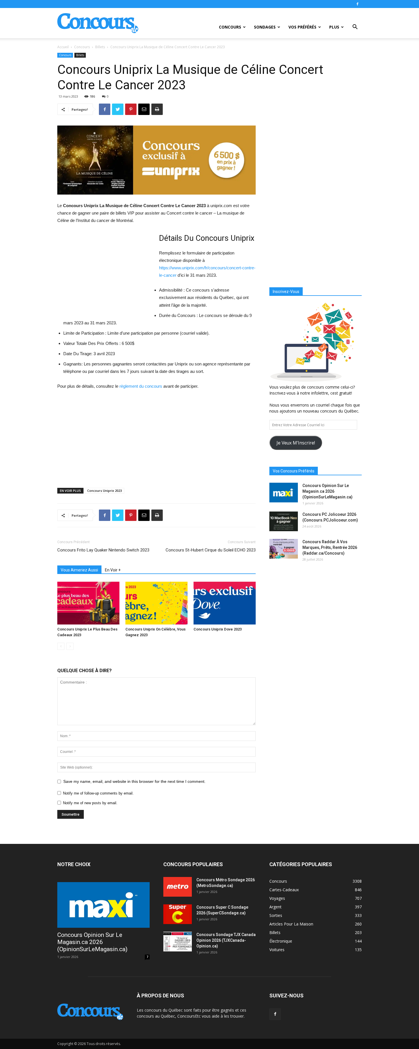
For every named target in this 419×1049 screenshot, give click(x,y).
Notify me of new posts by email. (90, 803)
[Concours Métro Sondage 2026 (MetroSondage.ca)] (177, 887)
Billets (100, 47)
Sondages (265, 27)
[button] (355, 27)
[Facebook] (357, 4)
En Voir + (113, 570)
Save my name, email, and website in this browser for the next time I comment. (134, 781)
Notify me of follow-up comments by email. (98, 793)
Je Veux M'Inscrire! (295, 443)
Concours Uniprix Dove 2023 (218, 629)
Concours (230, 27)
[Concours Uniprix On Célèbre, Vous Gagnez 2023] (156, 603)
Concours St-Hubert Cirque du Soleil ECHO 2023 (211, 550)
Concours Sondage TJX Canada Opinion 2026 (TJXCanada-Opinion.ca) (226, 940)
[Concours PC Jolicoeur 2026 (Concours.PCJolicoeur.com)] (283, 521)
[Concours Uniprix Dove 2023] (225, 603)
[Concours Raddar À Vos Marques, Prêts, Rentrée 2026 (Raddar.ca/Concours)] (283, 549)
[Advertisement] (105, 274)
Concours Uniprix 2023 (104, 490)
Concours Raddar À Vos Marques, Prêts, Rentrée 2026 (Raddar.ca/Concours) (329, 547)
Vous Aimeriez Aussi (79, 570)
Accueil (63, 47)
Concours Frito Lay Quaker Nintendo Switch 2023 (103, 550)
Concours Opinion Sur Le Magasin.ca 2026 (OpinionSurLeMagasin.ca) (327, 491)
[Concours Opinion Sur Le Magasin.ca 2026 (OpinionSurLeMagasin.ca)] (283, 492)
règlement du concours (140, 386)
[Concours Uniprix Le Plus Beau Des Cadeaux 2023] (88, 603)
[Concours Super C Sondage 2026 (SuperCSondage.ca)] (177, 914)
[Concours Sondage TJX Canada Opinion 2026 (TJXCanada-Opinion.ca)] (177, 941)
